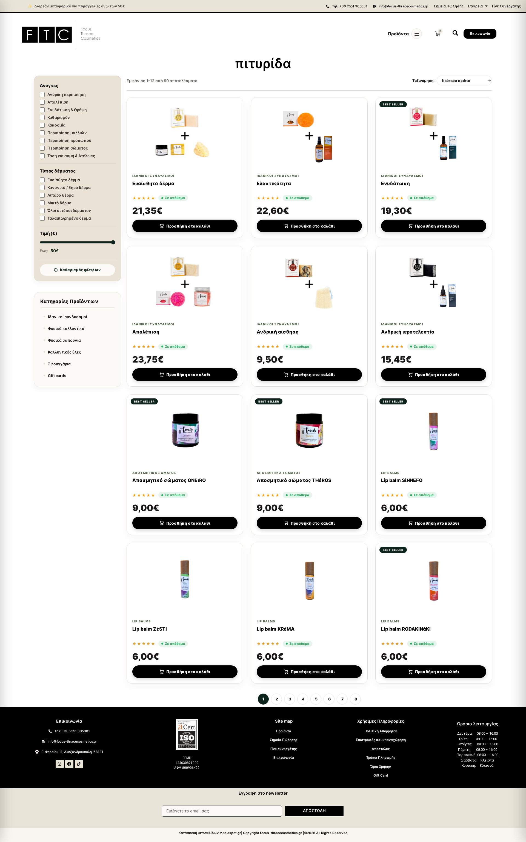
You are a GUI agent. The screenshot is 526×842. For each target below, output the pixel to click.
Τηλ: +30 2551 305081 (349, 6)
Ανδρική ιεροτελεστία (407, 332)
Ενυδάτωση (395, 183)
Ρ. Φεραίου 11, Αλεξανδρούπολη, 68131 (72, 752)
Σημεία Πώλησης (449, 6)
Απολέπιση (145, 332)
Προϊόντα (283, 731)
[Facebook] (69, 764)
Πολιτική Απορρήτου (380, 731)
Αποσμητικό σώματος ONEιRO (169, 480)
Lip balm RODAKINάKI (406, 629)
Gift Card (380, 775)
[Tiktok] (79, 764)
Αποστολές (381, 749)
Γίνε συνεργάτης (283, 749)
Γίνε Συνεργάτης (506, 6)
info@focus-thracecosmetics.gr (403, 6)
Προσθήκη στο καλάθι (188, 226)
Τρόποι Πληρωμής (380, 757)
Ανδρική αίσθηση (278, 332)
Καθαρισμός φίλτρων (80, 270)
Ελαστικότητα (274, 183)
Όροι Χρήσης (380, 767)
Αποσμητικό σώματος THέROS (294, 480)
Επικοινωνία (283, 757)
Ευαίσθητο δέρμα (153, 183)
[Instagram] (60, 764)
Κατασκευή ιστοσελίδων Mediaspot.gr (210, 833)
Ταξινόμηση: (423, 80)
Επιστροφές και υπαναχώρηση (381, 740)
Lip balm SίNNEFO (401, 480)
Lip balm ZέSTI (149, 629)
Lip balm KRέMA (276, 629)
